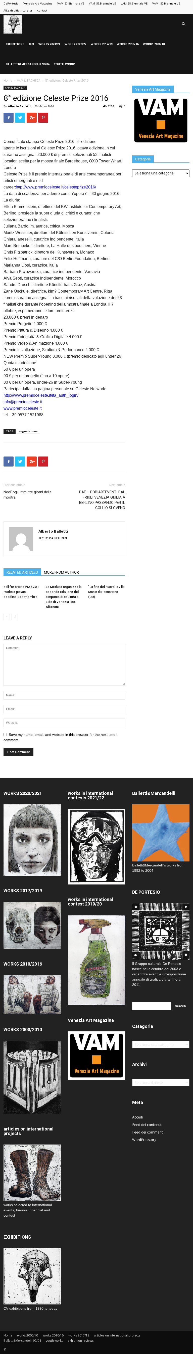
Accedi (137, 1117)
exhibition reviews (80, 1340)
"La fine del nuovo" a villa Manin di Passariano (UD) (106, 592)
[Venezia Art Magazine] (160, 143)
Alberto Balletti (19, 106)
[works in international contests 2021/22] (96, 883)
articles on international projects (117, 1335)
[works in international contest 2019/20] (96, 1004)
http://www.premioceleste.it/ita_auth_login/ (41, 395)
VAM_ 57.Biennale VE (166, 3)
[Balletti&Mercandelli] (160, 860)
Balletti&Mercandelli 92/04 (27, 64)
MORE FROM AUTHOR (61, 572)
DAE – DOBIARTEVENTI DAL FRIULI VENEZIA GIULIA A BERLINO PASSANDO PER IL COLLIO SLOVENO (102, 500)
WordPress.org (144, 1139)
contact (42, 10)
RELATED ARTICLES (22, 572)
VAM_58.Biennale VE (134, 3)
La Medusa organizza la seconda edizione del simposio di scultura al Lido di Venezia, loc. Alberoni (63, 597)
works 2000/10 (154, 44)
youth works (65, 64)
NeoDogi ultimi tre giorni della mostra (28, 495)
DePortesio (11, 3)
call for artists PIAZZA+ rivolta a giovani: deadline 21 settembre (21, 592)
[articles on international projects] (32, 1173)
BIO (31, 44)
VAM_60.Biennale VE (70, 3)
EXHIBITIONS (15, 44)
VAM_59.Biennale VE (102, 3)
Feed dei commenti (148, 1132)
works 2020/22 (75, 44)
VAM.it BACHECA (28, 80)
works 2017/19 (101, 44)
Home (8, 80)
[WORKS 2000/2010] (32, 1112)
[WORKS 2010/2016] (32, 994)
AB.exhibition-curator (18, 10)
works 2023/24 (49, 44)
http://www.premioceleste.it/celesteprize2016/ (56, 187)
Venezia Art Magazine (38, 3)
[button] (183, 24)
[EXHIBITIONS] (32, 1276)
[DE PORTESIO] (160, 931)
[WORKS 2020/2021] (32, 874)
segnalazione (28, 431)
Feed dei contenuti (147, 1124)
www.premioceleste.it (22, 408)
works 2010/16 (127, 44)
